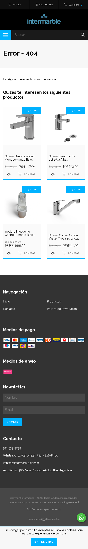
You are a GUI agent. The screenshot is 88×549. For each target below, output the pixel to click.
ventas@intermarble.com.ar (21, 463)
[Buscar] (82, 34)
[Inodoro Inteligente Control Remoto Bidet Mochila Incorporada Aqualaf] (9, 253)
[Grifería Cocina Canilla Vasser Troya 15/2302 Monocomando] (53, 253)
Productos (54, 301)
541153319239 (12, 448)
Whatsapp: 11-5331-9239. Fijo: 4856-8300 (30, 455)
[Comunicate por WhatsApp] (81, 517)
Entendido (44, 541)
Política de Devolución (62, 308)
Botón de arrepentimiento (44, 509)
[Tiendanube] (44, 520)
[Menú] (5, 35)
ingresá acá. (72, 502)
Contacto (9, 308)
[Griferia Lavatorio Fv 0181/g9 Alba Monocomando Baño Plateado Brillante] (53, 174)
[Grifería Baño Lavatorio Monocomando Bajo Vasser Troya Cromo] (9, 174)
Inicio (6, 301)
